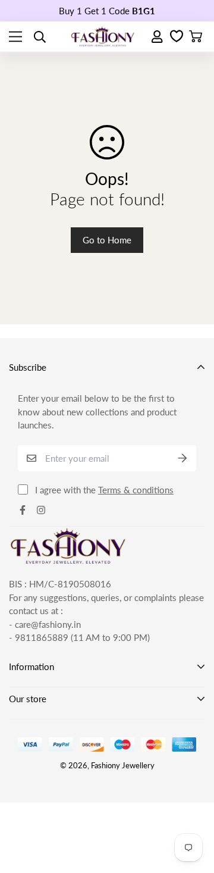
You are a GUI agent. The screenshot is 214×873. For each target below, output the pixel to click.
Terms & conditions (136, 489)
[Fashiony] (103, 37)
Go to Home (107, 239)
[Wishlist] (176, 37)
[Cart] (195, 37)
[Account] (158, 37)
